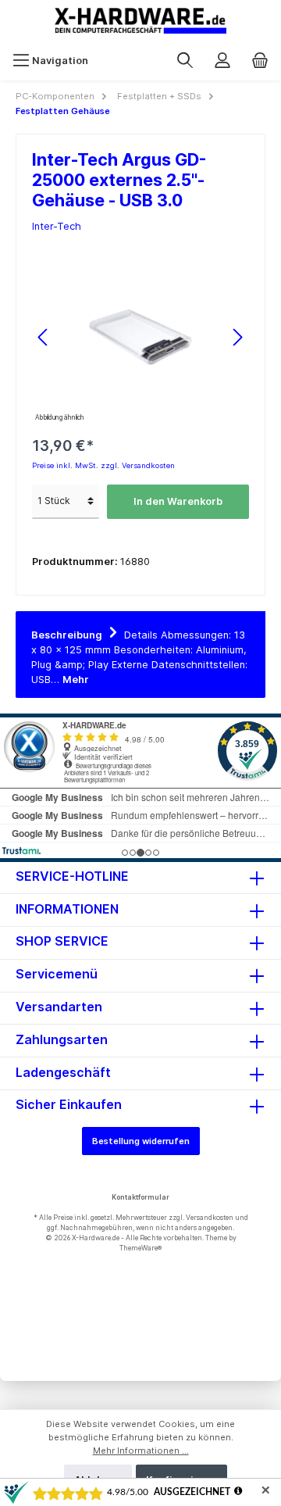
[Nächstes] (237, 337)
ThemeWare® (140, 1247)
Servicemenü (57, 974)
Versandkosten (209, 1217)
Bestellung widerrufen (141, 1141)
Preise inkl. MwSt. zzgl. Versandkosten (103, 465)
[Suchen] (185, 61)
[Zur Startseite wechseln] (140, 21)
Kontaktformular (140, 1197)
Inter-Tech (56, 226)
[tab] (140, 654)
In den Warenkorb (177, 501)
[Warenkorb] (260, 61)
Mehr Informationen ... (141, 1450)
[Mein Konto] (222, 61)
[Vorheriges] (43, 337)
